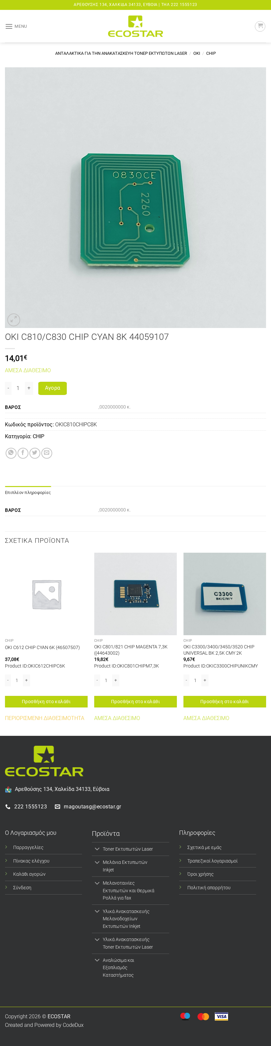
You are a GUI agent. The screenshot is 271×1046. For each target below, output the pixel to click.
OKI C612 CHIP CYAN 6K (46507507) (42, 647)
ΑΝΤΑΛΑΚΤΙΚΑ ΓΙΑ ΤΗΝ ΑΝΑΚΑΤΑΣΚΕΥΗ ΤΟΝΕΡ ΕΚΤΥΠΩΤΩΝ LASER (121, 53)
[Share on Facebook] (23, 453)
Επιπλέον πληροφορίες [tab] (28, 492)
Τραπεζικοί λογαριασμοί (212, 861)
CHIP (211, 53)
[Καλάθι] (260, 26)
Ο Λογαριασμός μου (31, 832)
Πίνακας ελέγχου (31, 861)
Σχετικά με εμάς (204, 847)
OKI (196, 53)
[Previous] (5, 643)
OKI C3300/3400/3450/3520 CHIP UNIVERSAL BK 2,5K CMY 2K (218, 650)
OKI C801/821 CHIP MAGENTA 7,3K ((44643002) (131, 650)
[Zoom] (13, 319)
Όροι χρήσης (200, 874)
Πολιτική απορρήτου (209, 888)
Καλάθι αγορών (29, 874)
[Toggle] (97, 849)
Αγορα (52, 388)
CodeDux (73, 1025)
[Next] (266, 643)
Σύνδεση (22, 888)
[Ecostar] (135, 26)
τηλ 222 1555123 (179, 4)
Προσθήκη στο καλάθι (46, 701)
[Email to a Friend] (46, 453)
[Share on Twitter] (34, 453)
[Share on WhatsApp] (11, 453)
